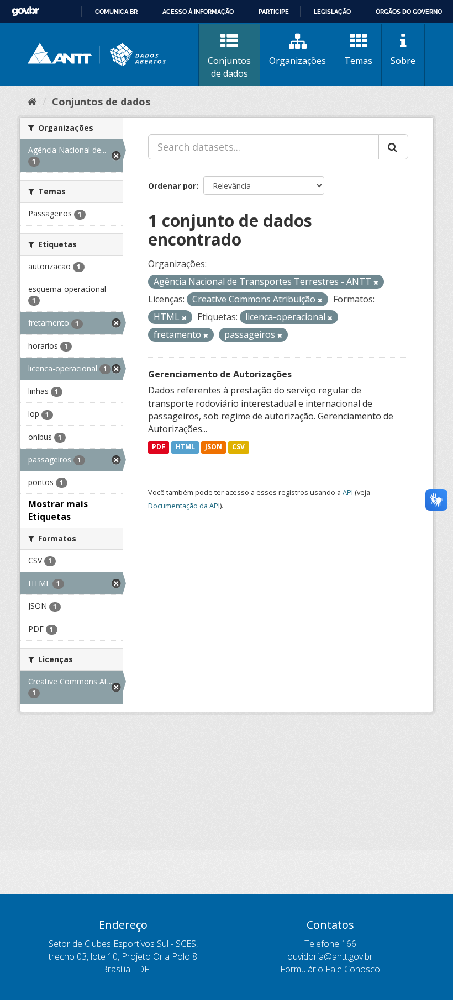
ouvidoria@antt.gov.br (330, 956)
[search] (393, 146)
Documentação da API (184, 505)
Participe (274, 11)
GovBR (25, 11)
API (348, 492)
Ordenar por (172, 185)
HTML (185, 446)
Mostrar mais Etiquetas (58, 510)
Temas (358, 61)
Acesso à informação (198, 11)
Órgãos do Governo (409, 11)
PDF (158, 446)
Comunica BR (116, 11)
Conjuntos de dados (229, 67)
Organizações (297, 61)
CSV (238, 446)
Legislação (332, 11)
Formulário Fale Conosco (330, 969)
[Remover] (375, 282)
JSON (213, 446)
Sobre (403, 61)
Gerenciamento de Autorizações (220, 374)
